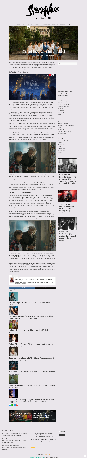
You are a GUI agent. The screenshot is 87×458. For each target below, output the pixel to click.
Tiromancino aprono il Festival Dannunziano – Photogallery (66, 207)
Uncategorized (61, 148)
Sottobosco (61, 142)
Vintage (60, 152)
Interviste (55, 24)
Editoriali (60, 108)
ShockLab (60, 139)
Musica (30, 24)
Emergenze (61, 110)
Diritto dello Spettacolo (63, 104)
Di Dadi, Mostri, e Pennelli (64, 102)
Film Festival (52, 55)
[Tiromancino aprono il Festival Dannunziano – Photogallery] (67, 201)
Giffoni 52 (44, 62)
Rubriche (62, 24)
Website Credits (48, 454)
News (24, 24)
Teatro (59, 146)
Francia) (29, 125)
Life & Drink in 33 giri (63, 118)
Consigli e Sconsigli (62, 101)
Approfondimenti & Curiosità (65, 91)
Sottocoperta (61, 144)
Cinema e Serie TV (62, 97)
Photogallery (61, 129)
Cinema (37, 24)
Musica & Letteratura (63, 123)
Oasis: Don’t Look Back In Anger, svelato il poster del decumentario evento (67, 236)
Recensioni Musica (62, 133)
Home (18, 24)
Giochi (59, 114)
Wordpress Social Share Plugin (36, 457)
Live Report (61, 120)
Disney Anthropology (63, 106)
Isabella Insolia (19, 278)
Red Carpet (61, 135)
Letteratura (46, 24)
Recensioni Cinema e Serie (64, 131)
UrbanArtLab (61, 150)
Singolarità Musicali (63, 140)
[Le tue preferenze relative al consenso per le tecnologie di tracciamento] (85, 456)
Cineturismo (61, 99)
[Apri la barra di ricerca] (69, 24)
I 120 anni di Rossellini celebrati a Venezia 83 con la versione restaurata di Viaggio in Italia (67, 179)
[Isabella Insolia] (12, 282)
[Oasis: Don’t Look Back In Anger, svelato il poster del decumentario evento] (67, 229)
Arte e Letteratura (62, 93)
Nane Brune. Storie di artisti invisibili (67, 125)
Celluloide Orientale (63, 95)
